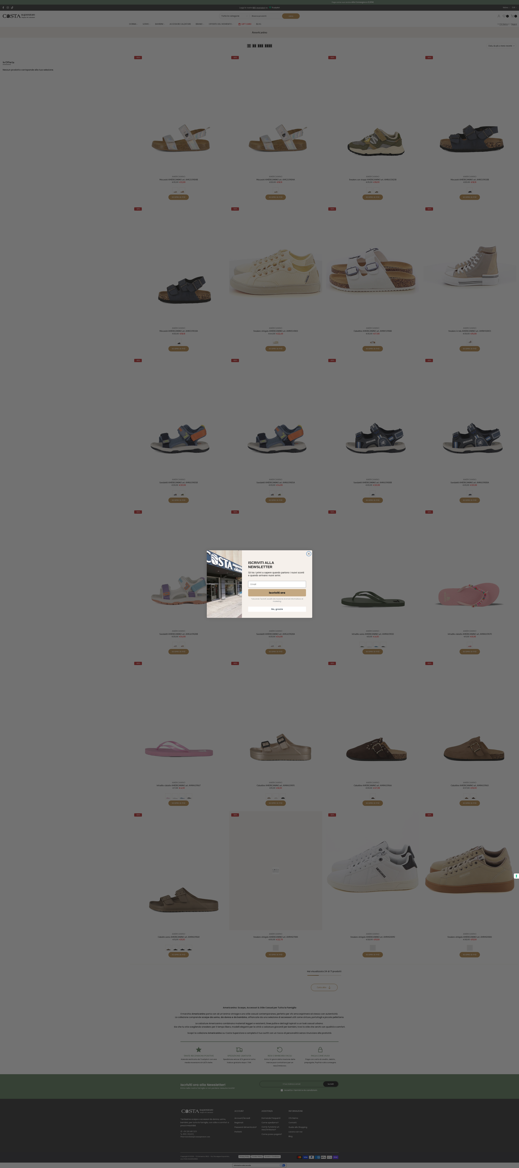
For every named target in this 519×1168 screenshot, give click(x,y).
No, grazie (277, 609)
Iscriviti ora (277, 593)
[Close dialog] (308, 553)
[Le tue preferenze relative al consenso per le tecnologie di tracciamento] (516, 876)
